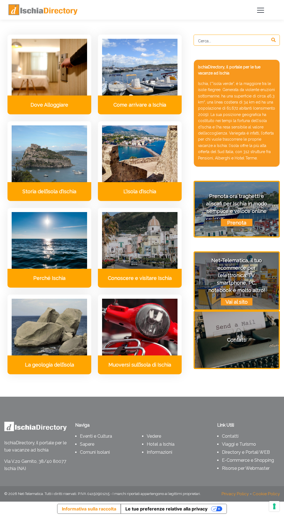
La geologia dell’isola (49, 365)
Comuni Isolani (95, 452)
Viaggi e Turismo (239, 444)
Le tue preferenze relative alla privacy (166, 509)
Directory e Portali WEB (246, 452)
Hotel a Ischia (160, 444)
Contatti (230, 436)
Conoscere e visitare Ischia (140, 278)
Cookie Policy (266, 493)
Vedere (154, 436)
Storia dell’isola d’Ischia (49, 191)
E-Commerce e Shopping (248, 460)
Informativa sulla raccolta (89, 509)
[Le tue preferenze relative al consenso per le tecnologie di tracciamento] (274, 506)
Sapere (87, 444)
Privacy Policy (235, 493)
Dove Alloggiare (49, 105)
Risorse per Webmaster (246, 468)
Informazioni (159, 452)
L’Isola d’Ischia (139, 191)
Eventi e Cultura (96, 436)
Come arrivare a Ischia (139, 105)
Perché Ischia (49, 278)
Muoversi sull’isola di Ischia (139, 365)
